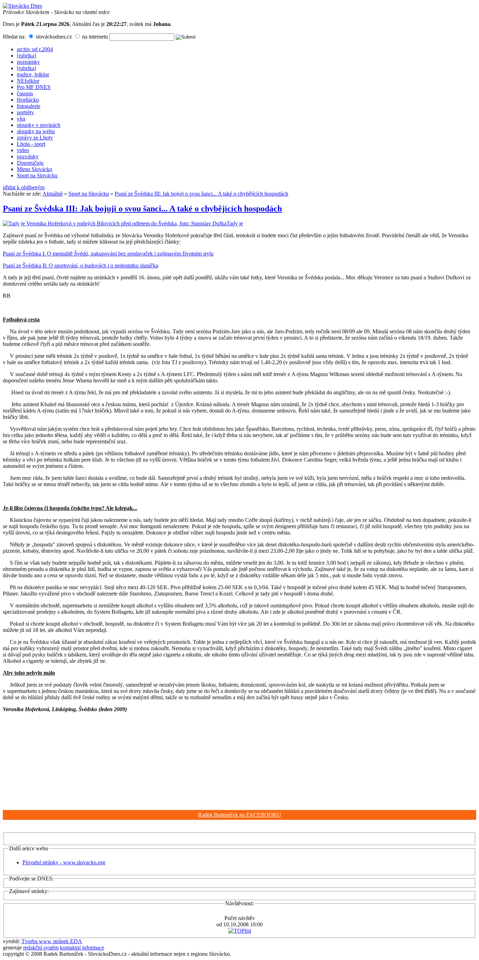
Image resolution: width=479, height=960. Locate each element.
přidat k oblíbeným (24, 187)
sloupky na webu (36, 131)
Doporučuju (30, 163)
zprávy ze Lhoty (35, 138)
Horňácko (28, 100)
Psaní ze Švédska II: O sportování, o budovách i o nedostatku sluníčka (80, 265)
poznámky (28, 62)
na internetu (94, 37)
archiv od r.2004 (35, 49)
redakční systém (41, 948)
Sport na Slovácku (37, 175)
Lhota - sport (31, 144)
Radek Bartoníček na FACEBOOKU (239, 815)
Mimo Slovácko (34, 169)
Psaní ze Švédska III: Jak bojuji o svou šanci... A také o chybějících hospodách (201, 194)
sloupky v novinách (38, 125)
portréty (25, 112)
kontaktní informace (82, 948)
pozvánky (28, 156)
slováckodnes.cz (53, 37)
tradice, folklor (33, 74)
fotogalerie (28, 106)
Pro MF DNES (33, 87)
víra (21, 119)
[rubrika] (26, 56)
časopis (25, 93)
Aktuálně (52, 194)
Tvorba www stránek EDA (51, 941)
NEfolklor (28, 81)
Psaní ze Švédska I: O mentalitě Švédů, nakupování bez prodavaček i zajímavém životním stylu (108, 254)
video (23, 150)
